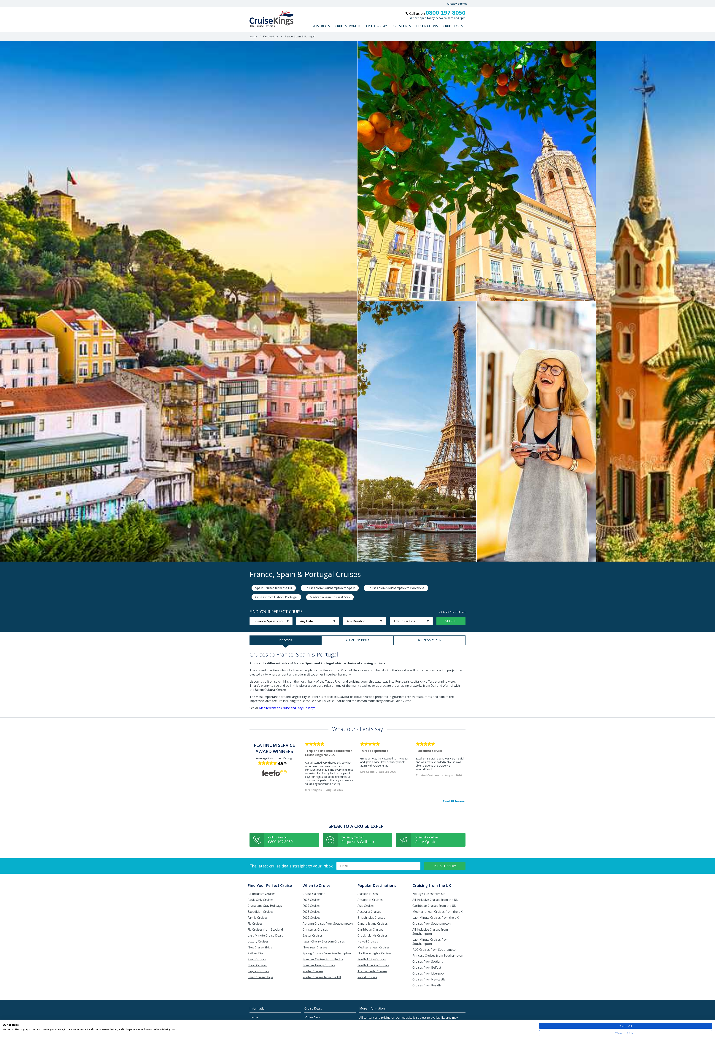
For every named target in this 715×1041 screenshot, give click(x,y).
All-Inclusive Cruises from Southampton (430, 931)
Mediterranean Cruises (374, 947)
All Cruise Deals (357, 640)
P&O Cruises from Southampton (434, 950)
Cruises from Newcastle (429, 979)
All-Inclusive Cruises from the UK (435, 900)
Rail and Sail (256, 953)
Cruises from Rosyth (426, 985)
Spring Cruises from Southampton (327, 953)
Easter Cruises (313, 935)
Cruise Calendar (314, 894)
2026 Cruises (311, 900)
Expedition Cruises (261, 912)
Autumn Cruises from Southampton (328, 923)
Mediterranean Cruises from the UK (437, 912)
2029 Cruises (311, 918)
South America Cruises (373, 965)
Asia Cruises (366, 906)
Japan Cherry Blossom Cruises (324, 941)
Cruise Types (453, 26)
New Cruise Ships (260, 947)
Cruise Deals (320, 26)
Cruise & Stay (376, 26)
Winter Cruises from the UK (322, 977)
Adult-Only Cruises (261, 900)
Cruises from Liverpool (428, 973)
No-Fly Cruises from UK (428, 894)
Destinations (427, 26)
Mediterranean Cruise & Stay (330, 597)
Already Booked (457, 3)
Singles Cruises (258, 971)
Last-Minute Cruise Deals (265, 935)
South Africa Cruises (372, 959)
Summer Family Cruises (319, 965)
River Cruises (257, 959)
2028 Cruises (311, 912)
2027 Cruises (311, 906)
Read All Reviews (454, 801)
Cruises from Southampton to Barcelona (396, 588)
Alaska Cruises (368, 894)
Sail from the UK (429, 640)
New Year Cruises (315, 947)
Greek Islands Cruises (373, 935)
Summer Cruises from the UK (323, 959)
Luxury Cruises (258, 941)
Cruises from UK (347, 26)
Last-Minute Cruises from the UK (435, 918)
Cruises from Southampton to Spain (330, 588)
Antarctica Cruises (370, 900)
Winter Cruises (313, 971)
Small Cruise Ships (260, 977)
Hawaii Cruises (368, 941)
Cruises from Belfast (426, 967)
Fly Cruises (255, 923)
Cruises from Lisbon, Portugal (276, 597)
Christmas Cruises (315, 929)
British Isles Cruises (371, 918)
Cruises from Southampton (431, 923)
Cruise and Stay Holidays (265, 906)
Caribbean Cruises (370, 929)
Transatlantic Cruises (372, 971)
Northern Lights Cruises (375, 953)
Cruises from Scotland (427, 961)
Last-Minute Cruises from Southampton (430, 941)
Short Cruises (257, 965)
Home (253, 36)
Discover (285, 640)
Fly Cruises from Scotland (265, 929)
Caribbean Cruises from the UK (434, 906)
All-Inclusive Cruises (261, 894)
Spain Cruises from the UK (273, 588)
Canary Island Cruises (373, 923)
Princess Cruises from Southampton (437, 955)
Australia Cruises (369, 912)
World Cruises (367, 977)
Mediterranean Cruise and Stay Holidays (287, 708)
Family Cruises (258, 918)
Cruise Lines (402, 26)
